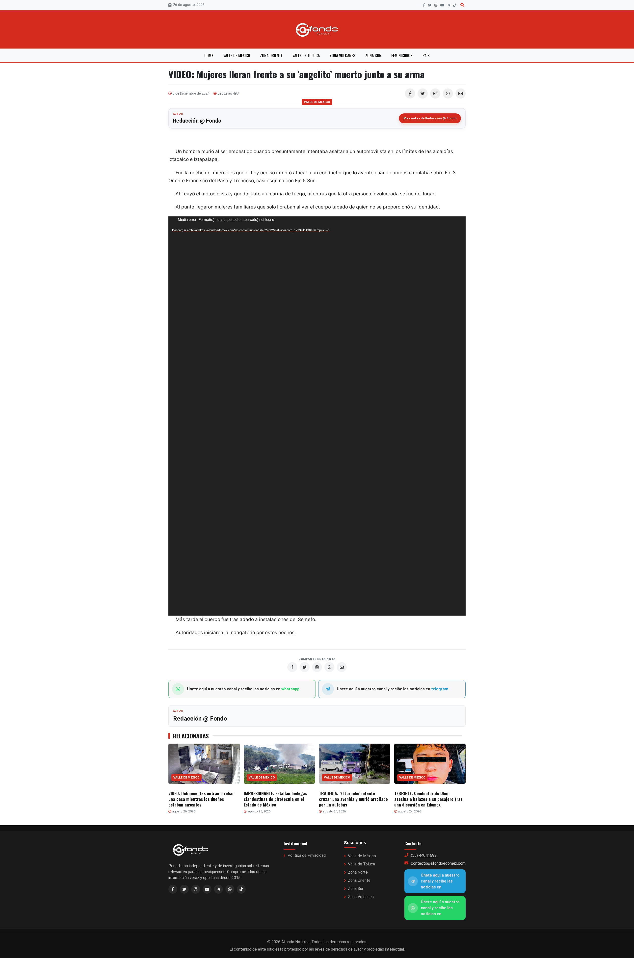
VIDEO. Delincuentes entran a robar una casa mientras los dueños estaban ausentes (201, 799)
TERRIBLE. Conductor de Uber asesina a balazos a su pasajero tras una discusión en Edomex (428, 799)
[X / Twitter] (184, 889)
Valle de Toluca (306, 55)
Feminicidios (402, 55)
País (426, 55)
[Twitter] (423, 93)
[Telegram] (448, 5)
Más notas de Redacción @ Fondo (429, 118)
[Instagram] (435, 5)
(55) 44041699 (424, 855)
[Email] (460, 93)
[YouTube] (442, 5)
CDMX (208, 55)
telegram (439, 689)
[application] (317, 416)
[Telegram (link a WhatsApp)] (218, 889)
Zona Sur (373, 55)
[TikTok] (454, 5)
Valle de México (236, 55)
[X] (429, 5)
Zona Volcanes (342, 55)
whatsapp (290, 689)
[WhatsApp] (448, 93)
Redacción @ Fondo (197, 121)
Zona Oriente (271, 55)
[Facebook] (424, 5)
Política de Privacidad (307, 855)
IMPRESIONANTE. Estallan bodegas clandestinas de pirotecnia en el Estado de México (275, 799)
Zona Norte (358, 872)
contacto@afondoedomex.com (438, 863)
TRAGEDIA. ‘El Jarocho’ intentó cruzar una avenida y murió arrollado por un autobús (353, 799)
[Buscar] (462, 5)
